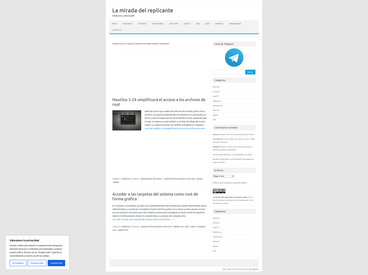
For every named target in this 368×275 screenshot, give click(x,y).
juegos (187, 24)
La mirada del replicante (142, 10)
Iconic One (226, 269)
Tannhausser (235, 24)
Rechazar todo (37, 263)
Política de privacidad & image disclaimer (230, 183)
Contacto (117, 30)
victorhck (216, 154)
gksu (187, 226)
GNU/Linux (127, 24)
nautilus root (123, 230)
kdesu (192, 226)
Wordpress (253, 269)
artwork (173, 24)
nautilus (116, 182)
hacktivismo (158, 24)
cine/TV (216, 96)
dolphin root (178, 226)
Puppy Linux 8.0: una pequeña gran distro (237, 134)
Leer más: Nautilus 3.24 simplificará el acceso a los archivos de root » (175, 128)
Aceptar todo (56, 263)
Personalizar (18, 263)
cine (198, 24)
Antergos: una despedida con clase (237, 154)
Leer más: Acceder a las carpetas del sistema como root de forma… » (142, 219)
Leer (207, 24)
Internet (142, 24)
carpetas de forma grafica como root (179, 179)
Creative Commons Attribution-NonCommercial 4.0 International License (233, 200)
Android (219, 24)
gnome (199, 179)
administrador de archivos (151, 179)
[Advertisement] (159, 76)
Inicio (114, 24)
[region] (37, 252)
